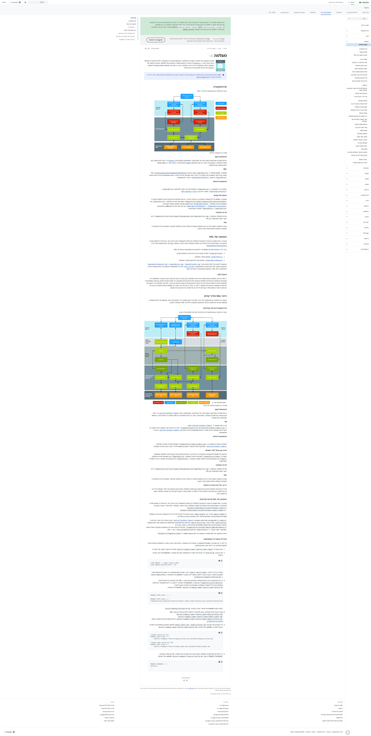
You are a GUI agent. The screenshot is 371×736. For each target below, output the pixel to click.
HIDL (172, 243)
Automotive (285, 12)
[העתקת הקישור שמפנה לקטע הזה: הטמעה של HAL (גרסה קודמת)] (198, 499)
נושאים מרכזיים (326, 12)
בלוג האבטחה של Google (220, 714)
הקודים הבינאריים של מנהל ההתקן (333, 721)
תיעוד (366, 8)
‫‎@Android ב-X (224, 705)
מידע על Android (337, 732)
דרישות (340, 708)
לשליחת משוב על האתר (297, 732)
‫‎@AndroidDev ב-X (222, 708)
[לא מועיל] (145, 48)
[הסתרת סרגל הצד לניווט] (348, 732)
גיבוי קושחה (339, 718)
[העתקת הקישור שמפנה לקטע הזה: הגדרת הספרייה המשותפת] (201, 539)
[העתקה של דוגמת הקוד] (221, 561)
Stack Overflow (109, 718)
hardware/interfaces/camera (217, 246)
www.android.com (108, 711)
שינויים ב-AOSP (188, 29)
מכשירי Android (299, 12)
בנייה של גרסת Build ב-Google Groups (216, 721)
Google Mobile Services (107, 714)
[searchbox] (358, 18)
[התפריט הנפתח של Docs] (348, 2)
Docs (352, 2)
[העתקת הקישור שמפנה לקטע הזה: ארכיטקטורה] (211, 87)
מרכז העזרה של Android (106, 705)
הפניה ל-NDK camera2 (189, 192)
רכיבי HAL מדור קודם (203, 77)
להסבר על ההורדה (337, 711)
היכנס (4, 2)
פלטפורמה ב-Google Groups (219, 718)
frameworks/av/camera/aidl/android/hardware (170, 173)
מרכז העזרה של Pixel (108, 708)
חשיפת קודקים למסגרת (215, 621)
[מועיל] (148, 48)
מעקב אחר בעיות (109, 721)
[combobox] (38, 2)
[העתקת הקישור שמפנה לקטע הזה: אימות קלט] (215, 275)
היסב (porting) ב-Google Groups (218, 724)
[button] (359, 30)
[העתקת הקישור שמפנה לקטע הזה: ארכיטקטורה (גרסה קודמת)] (201, 308)
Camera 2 (197, 63)
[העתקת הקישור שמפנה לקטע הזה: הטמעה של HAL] (207, 237)
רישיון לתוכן (191, 688)
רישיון (313, 732)
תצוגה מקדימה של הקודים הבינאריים (332, 714)
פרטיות (308, 732)
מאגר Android (338, 705)
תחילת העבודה (352, 12)
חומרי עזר (272, 12)
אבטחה (338, 12)
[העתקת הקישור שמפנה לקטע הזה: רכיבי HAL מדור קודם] (202, 296)
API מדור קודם (189, 267)
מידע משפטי (321, 732)
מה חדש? (365, 12)
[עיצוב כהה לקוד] (219, 561)
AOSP (225, 48)
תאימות (312, 12)
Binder (188, 163)
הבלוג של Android (223, 711)
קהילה (328, 732)
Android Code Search (336, 2)
